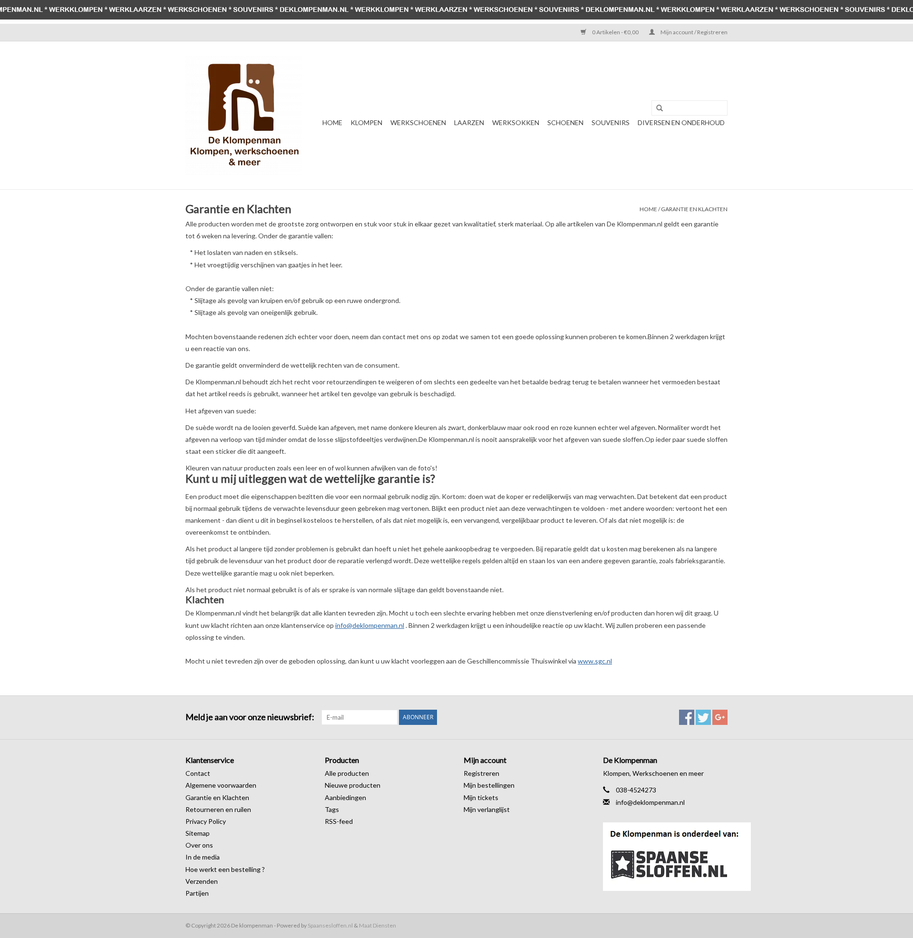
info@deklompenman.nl (369, 625)
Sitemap (197, 833)
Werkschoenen (418, 122)
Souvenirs (611, 122)
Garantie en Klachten (694, 209)
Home (332, 122)
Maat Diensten (377, 925)
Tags (332, 809)
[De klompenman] (243, 115)
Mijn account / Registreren (694, 32)
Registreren (481, 773)
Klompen (366, 122)
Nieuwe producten (352, 785)
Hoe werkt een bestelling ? (225, 869)
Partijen (197, 893)
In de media (202, 857)
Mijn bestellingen (489, 785)
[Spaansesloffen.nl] (665, 856)
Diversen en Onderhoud (681, 122)
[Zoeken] (656, 108)
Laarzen (469, 122)
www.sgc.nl (595, 661)
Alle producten (347, 773)
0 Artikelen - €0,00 (615, 32)
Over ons (199, 845)
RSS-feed (339, 821)
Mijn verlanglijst (487, 809)
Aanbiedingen (345, 797)
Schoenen (565, 122)
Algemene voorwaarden (220, 785)
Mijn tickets (481, 797)
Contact (197, 773)
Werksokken (515, 122)
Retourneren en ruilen (218, 809)
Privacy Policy (205, 821)
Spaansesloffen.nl (330, 925)
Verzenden (201, 881)
